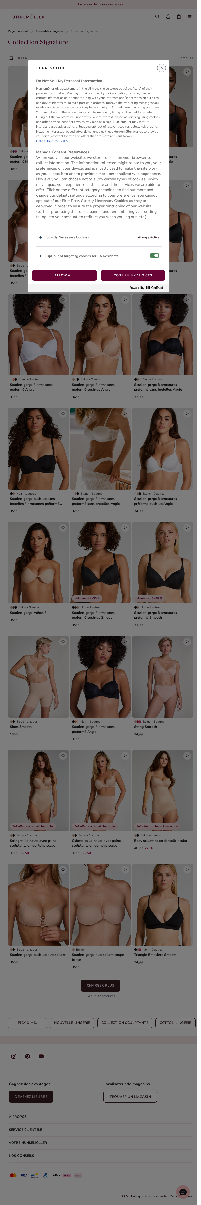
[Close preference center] (161, 68)
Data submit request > (52, 141)
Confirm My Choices (133, 275)
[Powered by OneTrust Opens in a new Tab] (148, 288)
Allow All (64, 275)
